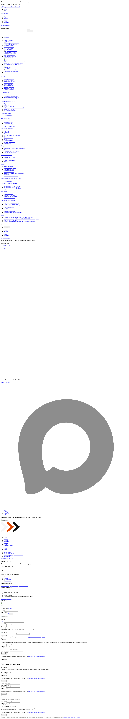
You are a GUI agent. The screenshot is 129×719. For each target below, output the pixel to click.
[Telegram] (6, 10)
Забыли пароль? (5, 613)
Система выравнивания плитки (12, 65)
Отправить (3, 659)
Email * (2, 626)
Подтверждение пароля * (7, 629)
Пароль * (3, 628)
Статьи (5, 551)
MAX (5, 248)
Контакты (6, 22)
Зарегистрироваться (6, 599)
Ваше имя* (3, 644)
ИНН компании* (5, 706)
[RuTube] (4, 571)
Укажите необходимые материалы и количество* (13, 709)
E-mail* (2, 688)
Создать (10, 608)
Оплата (5, 20)
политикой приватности (69, 717)
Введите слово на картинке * (8, 633)
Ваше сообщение (5, 651)
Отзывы (6, 540)
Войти (2, 621)
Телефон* (3, 646)
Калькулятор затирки (9, 553)
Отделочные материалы (10, 52)
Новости (6, 539)
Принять (78, 717)
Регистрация (6, 25)
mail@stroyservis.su (5, 7)
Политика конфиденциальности (9, 586)
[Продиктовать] (28, 30)
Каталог (7, 227)
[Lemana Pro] (7, 581)
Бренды (5, 16)
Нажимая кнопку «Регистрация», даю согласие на (23, 637)
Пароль (2, 612)
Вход (2, 25)
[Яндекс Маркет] (8, 579)
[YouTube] (4, 570)
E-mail (2, 610)
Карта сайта (7, 556)
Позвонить (8, 515)
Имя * (2, 623)
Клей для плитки (8, 49)
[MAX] (6, 9)
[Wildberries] (7, 578)
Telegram (6, 374)
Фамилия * (3, 624)
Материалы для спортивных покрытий (13, 63)
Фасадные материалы (9, 55)
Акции (5, 21)
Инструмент (7, 68)
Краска (5, 60)
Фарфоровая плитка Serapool (11, 71)
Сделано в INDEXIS (22, 586)
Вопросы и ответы (8, 545)
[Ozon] (5, 577)
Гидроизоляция (7, 41)
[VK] (4, 569)
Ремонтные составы (9, 47)
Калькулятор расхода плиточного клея (13, 555)
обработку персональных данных (36, 637)
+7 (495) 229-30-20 (15, 7)
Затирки (6, 39)
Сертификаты (7, 552)
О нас (5, 17)
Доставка (6, 18)
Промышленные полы (9, 57)
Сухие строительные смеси (10, 44)
